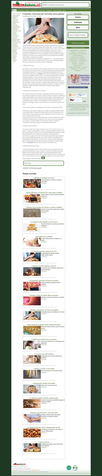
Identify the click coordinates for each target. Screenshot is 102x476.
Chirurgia (73, 52)
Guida (40, 74)
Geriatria (14, 33)
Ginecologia (15, 35)
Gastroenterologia (16, 31)
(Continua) (44, 183)
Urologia (14, 59)
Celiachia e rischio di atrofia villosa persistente (44, 295)
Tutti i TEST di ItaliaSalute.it (78, 87)
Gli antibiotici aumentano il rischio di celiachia (43, 281)
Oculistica (14, 45)
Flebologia (14, 29)
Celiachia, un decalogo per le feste (43, 178)
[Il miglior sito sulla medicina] (76, 101)
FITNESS (27, 10)
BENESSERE (20, 10)
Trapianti (14, 56)
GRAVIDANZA (34, 10)
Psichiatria (14, 52)
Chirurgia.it (15, 21)
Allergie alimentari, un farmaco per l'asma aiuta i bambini (44, 193)
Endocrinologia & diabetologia (78, 53)
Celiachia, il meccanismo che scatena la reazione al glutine (44, 207)
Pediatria (14, 51)
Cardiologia (15, 19)
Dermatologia (15, 22)
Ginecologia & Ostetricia (78, 57)
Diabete (14, 23)
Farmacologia (15, 28)
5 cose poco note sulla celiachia (43, 354)
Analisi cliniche (16, 15)
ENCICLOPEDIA (57, 10)
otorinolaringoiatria (75, 67)
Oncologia (75, 63)
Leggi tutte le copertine (78, 43)
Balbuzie (14, 18)
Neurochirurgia (82, 60)
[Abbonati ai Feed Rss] (73, 96)
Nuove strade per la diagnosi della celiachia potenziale (43, 325)
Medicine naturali (16, 42)
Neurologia (15, 44)
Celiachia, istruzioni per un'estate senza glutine (43, 310)
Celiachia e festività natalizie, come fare (44, 266)
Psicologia (14, 54)
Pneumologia (74, 68)
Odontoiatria (15, 46)
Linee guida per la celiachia (43, 237)
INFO (64, 10)
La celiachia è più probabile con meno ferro (44, 222)
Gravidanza (15, 36)
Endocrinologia (16, 26)
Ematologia (15, 25)
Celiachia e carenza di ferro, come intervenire (44, 413)
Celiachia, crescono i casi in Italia (44, 369)
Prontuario (30, 142)
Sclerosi (14, 55)
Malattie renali (15, 41)
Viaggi (14, 61)
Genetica (14, 32)
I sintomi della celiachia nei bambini (44, 383)
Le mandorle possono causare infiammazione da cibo (44, 427)
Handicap (14, 38)
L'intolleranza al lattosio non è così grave (43, 339)
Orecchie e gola (16, 48)
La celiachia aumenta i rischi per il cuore (44, 251)
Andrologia (15, 16)
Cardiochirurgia (73, 50)
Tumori (14, 58)
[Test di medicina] (79, 84)
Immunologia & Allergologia (78, 58)
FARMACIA (49, 10)
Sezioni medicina (16, 13)
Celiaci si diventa (44, 442)
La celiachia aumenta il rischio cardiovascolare (43, 398)
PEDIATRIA (42, 10)
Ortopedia (14, 49)
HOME (14, 10)
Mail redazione (36, 470)
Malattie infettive (16, 39)
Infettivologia (73, 60)
